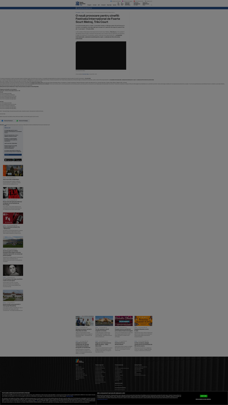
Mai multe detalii (70, 396)
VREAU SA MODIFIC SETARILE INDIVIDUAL (203, 399)
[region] (114, 398)
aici (36, 400)
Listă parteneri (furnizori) (102, 399)
